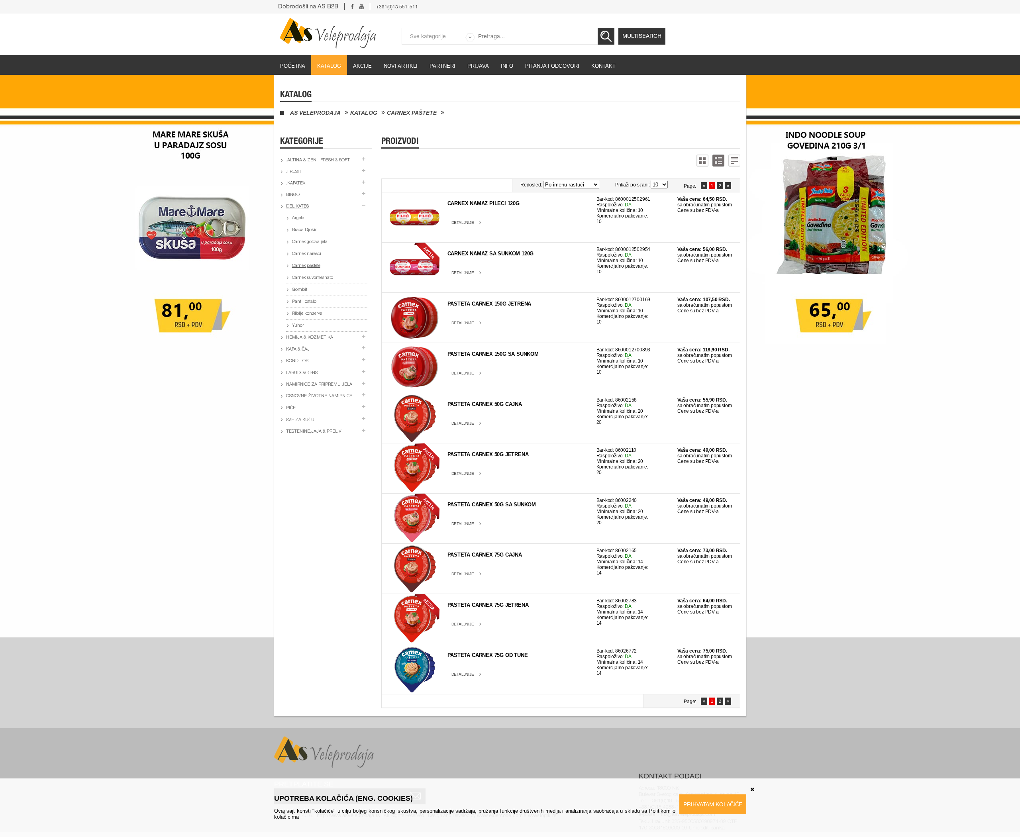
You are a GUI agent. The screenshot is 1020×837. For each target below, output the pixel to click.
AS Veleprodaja (315, 113)
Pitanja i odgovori (552, 66)
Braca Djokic (305, 230)
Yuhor (298, 325)
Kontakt (603, 66)
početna (292, 66)
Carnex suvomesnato (312, 278)
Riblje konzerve (307, 314)
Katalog (329, 66)
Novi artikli (401, 66)
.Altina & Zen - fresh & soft (318, 160)
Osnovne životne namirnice (319, 396)
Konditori (298, 361)
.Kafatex (295, 183)
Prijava (478, 66)
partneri (442, 66)
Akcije (362, 66)
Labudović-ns (302, 373)
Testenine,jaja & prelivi (314, 431)
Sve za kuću (300, 420)
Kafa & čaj (298, 349)
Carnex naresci (306, 254)
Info (507, 66)
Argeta (298, 218)
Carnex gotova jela (310, 242)
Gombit (299, 290)
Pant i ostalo (304, 302)
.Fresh (293, 172)
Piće (291, 408)
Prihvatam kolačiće (712, 804)
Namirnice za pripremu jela (319, 384)
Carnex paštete (412, 113)
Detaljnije (462, 222)
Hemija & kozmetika (309, 337)
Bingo (293, 195)
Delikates (297, 206)
